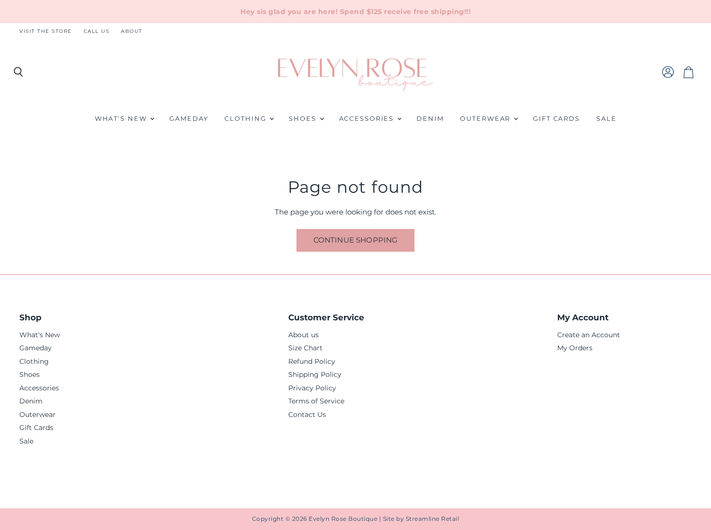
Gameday (188, 118)
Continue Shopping (355, 240)
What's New (122, 118)
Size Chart (305, 348)
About (132, 31)
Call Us (97, 31)
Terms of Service (316, 401)
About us (303, 334)
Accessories (368, 118)
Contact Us (307, 414)
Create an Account (588, 334)
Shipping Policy (314, 374)
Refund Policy (311, 361)
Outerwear (486, 118)
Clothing (246, 118)
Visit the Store (45, 31)
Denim (430, 118)
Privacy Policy (312, 388)
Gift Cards (556, 118)
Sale (606, 118)
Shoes (303, 118)
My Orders (574, 348)
